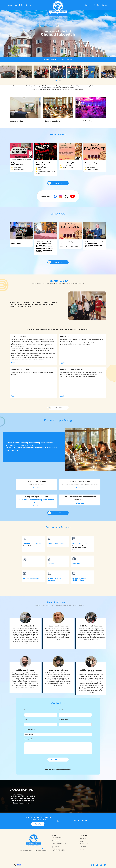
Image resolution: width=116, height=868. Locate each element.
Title (26, 719)
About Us (83, 838)
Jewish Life (19, 5)
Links (81, 841)
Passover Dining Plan (68, 163)
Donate (105, 5)
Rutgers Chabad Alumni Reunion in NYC (44, 163)
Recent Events (84, 844)
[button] (55, 80)
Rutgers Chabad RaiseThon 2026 (17, 163)
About (10, 5)
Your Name (28, 710)
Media (96, 5)
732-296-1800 (67, 59)
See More (58, 183)
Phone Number (63, 719)
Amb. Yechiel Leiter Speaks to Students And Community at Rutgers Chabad (94, 244)
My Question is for (30, 729)
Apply (13, 363)
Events (28, 5)
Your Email (62, 710)
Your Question (29, 739)
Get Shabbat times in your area (20, 803)
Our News (83, 846)
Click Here (37, 488)
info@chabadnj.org (50, 59)
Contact (88, 5)
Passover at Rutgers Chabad (92, 163)
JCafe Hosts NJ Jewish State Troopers (19, 243)
